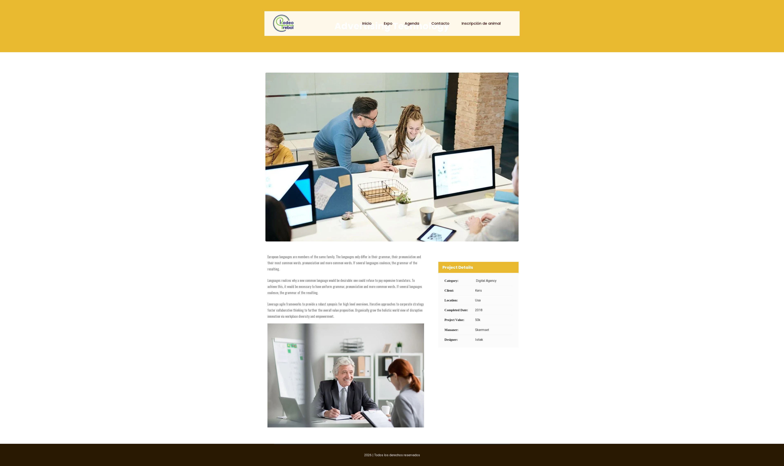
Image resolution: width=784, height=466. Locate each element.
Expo (388, 23)
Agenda (412, 23)
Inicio (367, 23)
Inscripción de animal (481, 23)
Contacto (440, 23)
